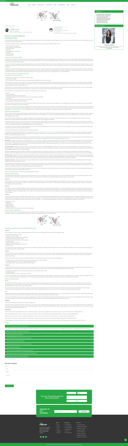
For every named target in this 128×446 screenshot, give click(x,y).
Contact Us (73, 4)
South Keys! (114, 0)
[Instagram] (46, 437)
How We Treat (48, 4)
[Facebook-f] (41, 437)
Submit (76, 400)
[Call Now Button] (125, 440)
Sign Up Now (84, 411)
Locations (33, 4)
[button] (118, 5)
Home (29, 4)
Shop (68, 4)
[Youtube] (43, 437)
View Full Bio (109, 48)
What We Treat (41, 4)
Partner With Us (61, 4)
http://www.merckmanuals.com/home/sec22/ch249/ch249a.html (22, 228)
